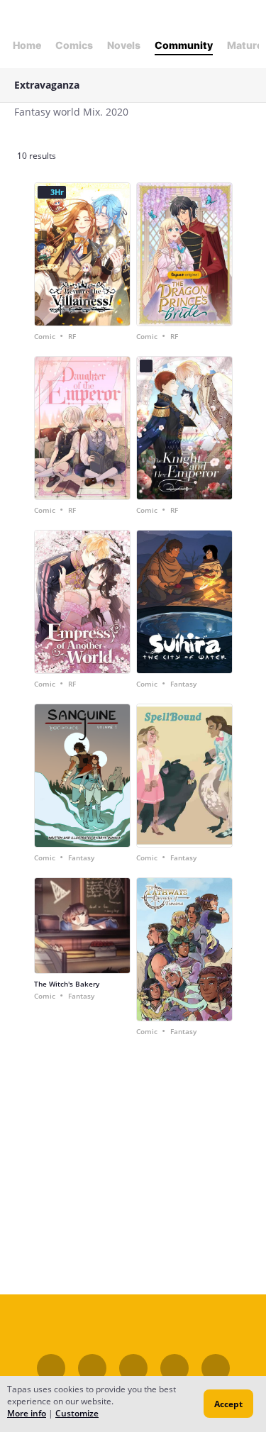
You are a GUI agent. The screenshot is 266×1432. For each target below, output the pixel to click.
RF (72, 336)
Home (27, 45)
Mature (244, 45)
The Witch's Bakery (66, 984)
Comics (74, 45)
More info (26, 1413)
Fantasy (183, 683)
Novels (123, 45)
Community (184, 45)
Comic (44, 336)
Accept (228, 1404)
